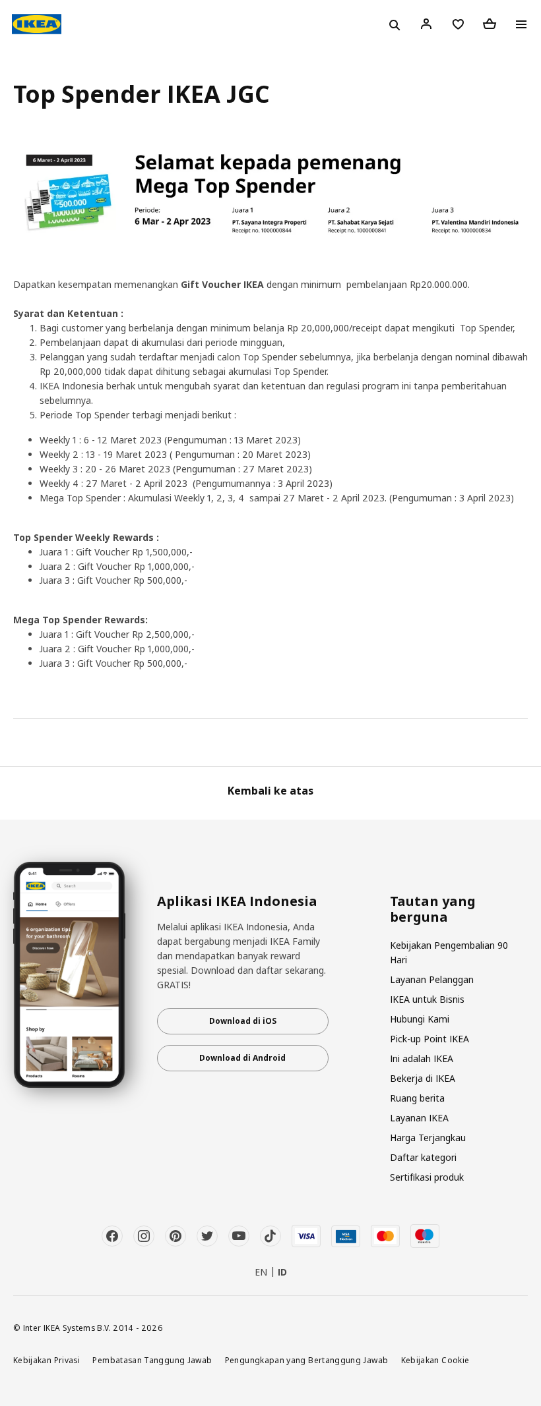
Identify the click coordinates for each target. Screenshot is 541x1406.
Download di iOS (242, 1020)
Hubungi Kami (419, 1019)
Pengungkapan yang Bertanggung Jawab (307, 1360)
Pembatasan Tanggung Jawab (152, 1360)
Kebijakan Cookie (435, 1360)
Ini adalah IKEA (421, 1058)
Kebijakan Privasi (46, 1360)
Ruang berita (417, 1098)
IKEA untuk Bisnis (427, 999)
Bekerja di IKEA (422, 1078)
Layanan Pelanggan (432, 979)
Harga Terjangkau (428, 1137)
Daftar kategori (423, 1157)
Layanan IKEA (419, 1117)
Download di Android (242, 1057)
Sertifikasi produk (427, 1177)
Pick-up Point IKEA (429, 1038)
